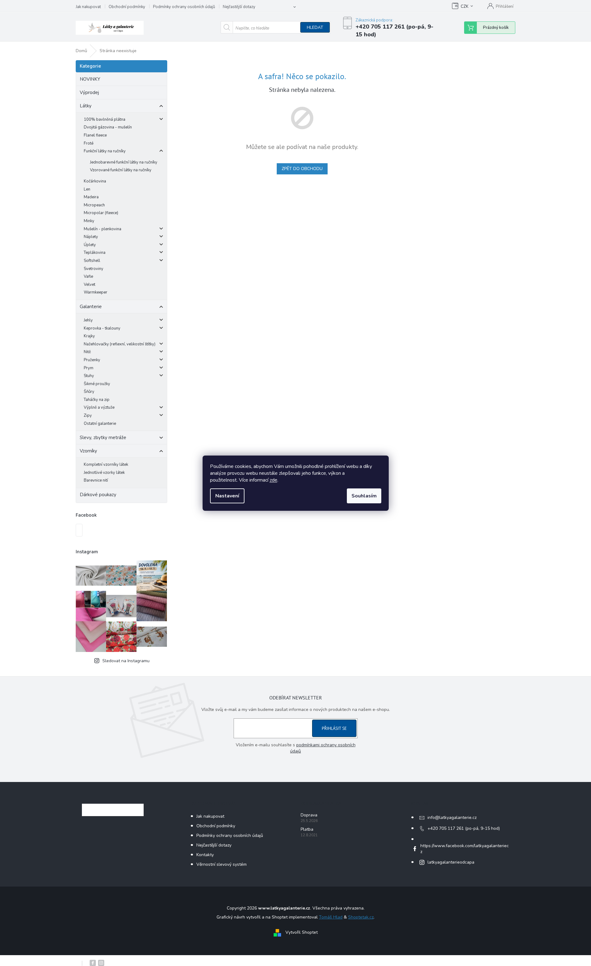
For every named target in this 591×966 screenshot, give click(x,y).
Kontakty (205, 855)
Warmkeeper (95, 292)
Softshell (92, 260)
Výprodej (89, 92)
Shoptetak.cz (361, 917)
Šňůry (89, 391)
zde (273, 480)
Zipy (88, 415)
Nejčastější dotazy (239, 7)
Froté (88, 143)
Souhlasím (364, 495)
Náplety (91, 237)
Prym (88, 368)
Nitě (87, 352)
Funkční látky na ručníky (105, 151)
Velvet (89, 284)
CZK (464, 6)
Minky (89, 221)
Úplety (90, 245)
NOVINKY (90, 79)
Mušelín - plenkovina (102, 229)
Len (87, 189)
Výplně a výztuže (99, 407)
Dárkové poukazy (98, 495)
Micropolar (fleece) (101, 213)
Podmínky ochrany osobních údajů (184, 7)
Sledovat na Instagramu (126, 661)
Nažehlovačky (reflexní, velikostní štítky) (119, 344)
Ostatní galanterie (100, 423)
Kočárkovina (95, 181)
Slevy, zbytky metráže (103, 437)
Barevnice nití (96, 480)
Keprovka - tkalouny (102, 328)
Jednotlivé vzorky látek (104, 472)
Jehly (88, 320)
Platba (307, 829)
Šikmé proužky (97, 384)
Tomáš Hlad (331, 917)
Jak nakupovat (88, 7)
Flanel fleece (95, 135)
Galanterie (91, 306)
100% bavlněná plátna (104, 119)
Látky (86, 106)
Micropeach (94, 205)
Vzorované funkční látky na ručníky (120, 170)
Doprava (309, 815)
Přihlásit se (334, 728)
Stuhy (89, 376)
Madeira (91, 197)
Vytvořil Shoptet (301, 932)
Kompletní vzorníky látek (106, 464)
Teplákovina (94, 252)
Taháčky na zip (97, 399)
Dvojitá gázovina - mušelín (108, 127)
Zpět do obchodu (302, 169)
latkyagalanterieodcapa (451, 862)
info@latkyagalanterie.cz (452, 817)
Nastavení (227, 495)
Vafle (88, 276)
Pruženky (92, 360)
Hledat (315, 27)
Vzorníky (88, 451)
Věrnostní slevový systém (221, 864)
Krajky (89, 336)
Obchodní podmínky (127, 7)
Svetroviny (93, 269)
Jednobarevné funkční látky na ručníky (123, 162)
